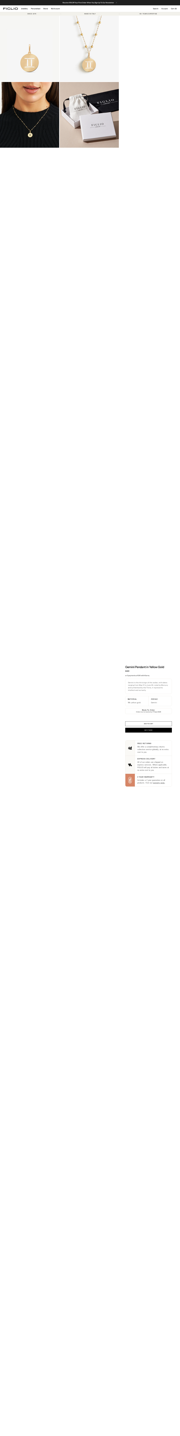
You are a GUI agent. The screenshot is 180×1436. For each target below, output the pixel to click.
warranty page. (159, 783)
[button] (155, 8)
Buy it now (148, 730)
